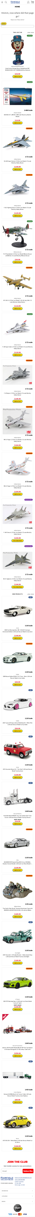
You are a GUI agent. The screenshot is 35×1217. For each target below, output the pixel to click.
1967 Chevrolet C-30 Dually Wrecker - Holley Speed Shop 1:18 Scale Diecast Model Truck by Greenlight (17, 955)
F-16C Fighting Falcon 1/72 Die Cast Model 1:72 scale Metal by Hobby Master (17, 208)
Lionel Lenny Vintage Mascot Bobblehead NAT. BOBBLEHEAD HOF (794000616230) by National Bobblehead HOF (17, 69)
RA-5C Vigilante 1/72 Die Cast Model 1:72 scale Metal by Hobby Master (17, 579)
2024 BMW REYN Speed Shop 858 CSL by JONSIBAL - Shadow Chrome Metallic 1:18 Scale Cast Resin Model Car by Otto (17, 863)
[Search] (5, 2)
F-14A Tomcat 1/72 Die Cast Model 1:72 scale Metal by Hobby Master (17, 533)
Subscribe (28, 1171)
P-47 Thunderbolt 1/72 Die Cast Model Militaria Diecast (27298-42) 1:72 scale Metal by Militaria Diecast (17, 254)
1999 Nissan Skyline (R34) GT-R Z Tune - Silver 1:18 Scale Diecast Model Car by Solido (17, 677)
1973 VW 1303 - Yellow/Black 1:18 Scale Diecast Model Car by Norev (17, 1141)
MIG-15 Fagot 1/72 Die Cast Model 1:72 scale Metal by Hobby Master (17, 440)
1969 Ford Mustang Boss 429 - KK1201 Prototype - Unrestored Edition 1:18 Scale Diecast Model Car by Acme (17, 631)
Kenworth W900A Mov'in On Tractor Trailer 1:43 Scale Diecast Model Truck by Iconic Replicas (17, 1095)
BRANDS (3, 1201)
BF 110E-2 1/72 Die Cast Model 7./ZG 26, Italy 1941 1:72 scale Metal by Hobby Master (17, 301)
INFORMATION (5, 1191)
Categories (4, 1196)
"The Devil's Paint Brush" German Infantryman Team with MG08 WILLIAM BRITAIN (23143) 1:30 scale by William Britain (17, 909)
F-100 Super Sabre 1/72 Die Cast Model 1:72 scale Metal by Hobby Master (17, 347)
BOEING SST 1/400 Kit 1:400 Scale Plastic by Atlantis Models (17, 115)
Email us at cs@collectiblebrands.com (23, 1177)
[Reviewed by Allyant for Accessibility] (17, 1208)
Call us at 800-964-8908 (20, 1179)
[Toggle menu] (1, 2)
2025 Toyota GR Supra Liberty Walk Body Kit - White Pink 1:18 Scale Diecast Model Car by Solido (17, 723)
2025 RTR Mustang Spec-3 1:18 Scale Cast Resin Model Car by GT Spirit (17, 1002)
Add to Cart (17, 76)
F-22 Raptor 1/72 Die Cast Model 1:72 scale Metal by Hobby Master (17, 394)
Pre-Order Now (17, 540)
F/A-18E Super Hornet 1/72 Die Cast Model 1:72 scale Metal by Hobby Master (17, 162)
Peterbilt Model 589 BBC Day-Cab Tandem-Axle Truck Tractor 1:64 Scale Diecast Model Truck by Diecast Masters (17, 816)
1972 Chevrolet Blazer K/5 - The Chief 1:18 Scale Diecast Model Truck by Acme (17, 770)
